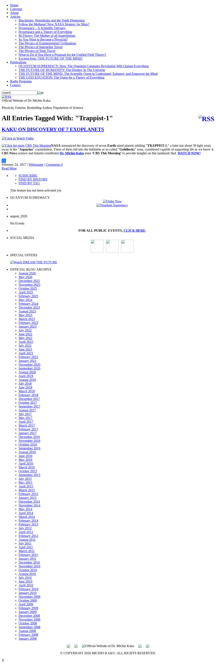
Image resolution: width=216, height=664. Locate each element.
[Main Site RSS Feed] (6, 97)
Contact (15, 85)
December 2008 (29, 615)
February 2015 (28, 494)
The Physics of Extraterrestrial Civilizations (47, 43)
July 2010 (25, 577)
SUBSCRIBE (28, 175)
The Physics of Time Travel (37, 51)
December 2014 (29, 501)
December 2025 (29, 281)
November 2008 (29, 619)
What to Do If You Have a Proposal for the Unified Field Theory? (62, 54)
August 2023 (27, 311)
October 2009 (28, 600)
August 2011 (27, 539)
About (14, 13)
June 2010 (25, 581)
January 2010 (27, 593)
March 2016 (27, 467)
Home (14, 5)
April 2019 (26, 376)
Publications (18, 62)
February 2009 (28, 608)
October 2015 (28, 471)
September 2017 (29, 406)
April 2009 (26, 604)
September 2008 (29, 627)
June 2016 (25, 456)
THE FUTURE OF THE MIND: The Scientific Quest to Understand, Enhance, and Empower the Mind (88, 73)
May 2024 (25, 300)
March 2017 (27, 425)
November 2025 (29, 284)
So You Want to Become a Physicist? (43, 39)
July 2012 (25, 528)
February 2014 (28, 520)
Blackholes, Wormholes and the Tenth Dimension (52, 20)
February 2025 (28, 296)
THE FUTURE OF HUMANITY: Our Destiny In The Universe (62, 70)
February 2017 (28, 429)
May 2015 (25, 482)
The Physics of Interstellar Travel (40, 47)
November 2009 (29, 596)
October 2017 (28, 402)
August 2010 (27, 574)
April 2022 (26, 342)
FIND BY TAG (29, 183)
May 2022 (25, 338)
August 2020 (27, 372)
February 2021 (28, 357)
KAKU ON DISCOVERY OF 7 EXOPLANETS (53, 129)
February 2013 (28, 524)
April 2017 (26, 421)
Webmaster (36, 164)
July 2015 (25, 479)
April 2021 (26, 353)
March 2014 (27, 517)
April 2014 (26, 513)
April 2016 (26, 463)
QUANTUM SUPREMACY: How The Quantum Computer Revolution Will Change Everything (84, 66)
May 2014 (25, 509)
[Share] (108, 161)
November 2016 (29, 440)
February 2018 (28, 395)
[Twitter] (140, 646)
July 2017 (25, 414)
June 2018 (25, 387)
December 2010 (29, 562)
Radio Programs (21, 81)
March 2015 (27, 490)
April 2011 (26, 547)
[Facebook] (127, 251)
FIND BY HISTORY (33, 179)
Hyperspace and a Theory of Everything (45, 32)
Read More (9, 168)
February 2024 (28, 303)
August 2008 (27, 631)
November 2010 (29, 566)
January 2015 (27, 498)
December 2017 (29, 399)
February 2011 (28, 555)
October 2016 (28, 444)
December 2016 (29, 437)
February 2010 (28, 589)
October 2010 (28, 570)
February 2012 (28, 536)
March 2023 (27, 319)
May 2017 (25, 418)
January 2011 (27, 558)
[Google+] (76, 646)
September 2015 (29, 475)
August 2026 (27, 273)
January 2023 (27, 326)
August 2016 (27, 452)
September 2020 (29, 368)
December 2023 (29, 307)
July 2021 (25, 345)
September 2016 (29, 448)
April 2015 (26, 486)
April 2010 (26, 585)
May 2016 (25, 459)
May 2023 (25, 315)
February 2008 (28, 635)
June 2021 (25, 349)
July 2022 (25, 330)
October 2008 (28, 623)
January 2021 (27, 361)
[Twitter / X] (112, 251)
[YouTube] (97, 251)
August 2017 (27, 410)
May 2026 (25, 277)
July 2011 (25, 543)
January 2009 (27, 612)
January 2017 (27, 433)
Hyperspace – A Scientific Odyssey (42, 28)
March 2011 (27, 551)
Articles (15, 16)
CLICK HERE (134, 230)
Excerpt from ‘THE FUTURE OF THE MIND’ (51, 58)
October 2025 (28, 288)
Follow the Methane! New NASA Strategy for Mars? (54, 24)
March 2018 (27, 391)
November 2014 (29, 505)
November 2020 (29, 364)
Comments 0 (54, 164)
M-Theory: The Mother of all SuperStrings (47, 35)
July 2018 (25, 383)
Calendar (16, 9)
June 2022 (25, 334)
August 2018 (27, 380)
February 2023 (28, 322)
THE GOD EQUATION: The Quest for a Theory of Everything (61, 77)
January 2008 (27, 638)
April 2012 (26, 532)
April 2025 (26, 292)
